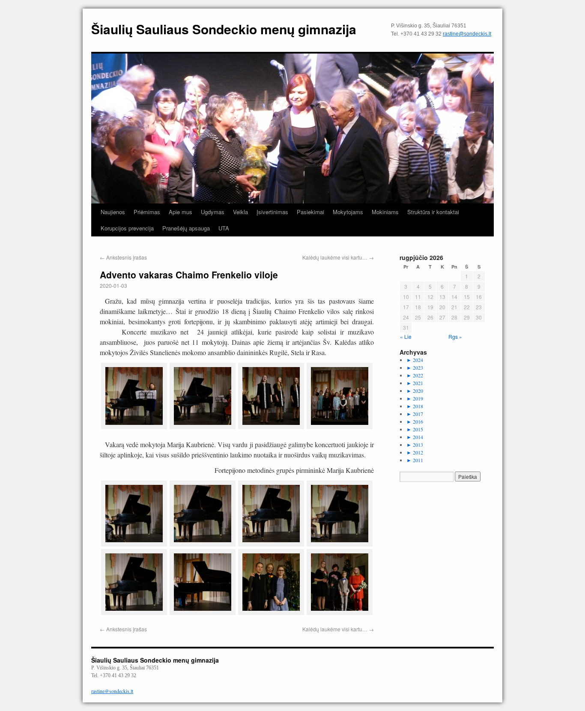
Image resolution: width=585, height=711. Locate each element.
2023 (414, 367)
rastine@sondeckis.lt (467, 34)
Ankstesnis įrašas (123, 257)
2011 (414, 460)
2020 (414, 390)
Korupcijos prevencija (127, 228)
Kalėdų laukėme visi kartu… (338, 257)
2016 (414, 421)
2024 (414, 359)
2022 (414, 375)
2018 (414, 406)
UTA (223, 228)
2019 (414, 398)
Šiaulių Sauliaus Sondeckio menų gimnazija (223, 29)
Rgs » (455, 336)
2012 (414, 452)
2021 (414, 382)
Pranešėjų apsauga (186, 228)
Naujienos (113, 212)
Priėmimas (147, 212)
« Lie (406, 336)
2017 (414, 413)
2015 (414, 429)
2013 (414, 444)
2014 (414, 436)
